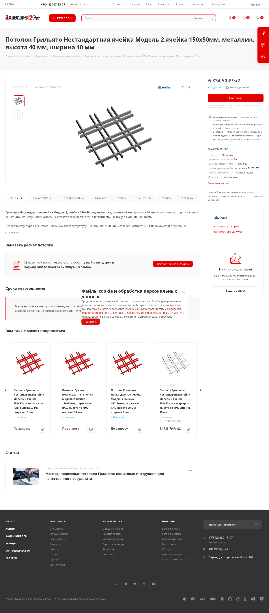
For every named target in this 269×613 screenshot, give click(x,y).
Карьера (54, 559)
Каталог (11, 521)
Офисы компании (113, 528)
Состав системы (74, 198)
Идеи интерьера (171, 554)
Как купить (144, 198)
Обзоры (166, 549)
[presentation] (5, 390)
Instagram (125, 584)
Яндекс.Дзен (153, 584)
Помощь (168, 521)
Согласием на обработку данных (147, 312)
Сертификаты (57, 564)
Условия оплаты (112, 533)
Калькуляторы (16, 536)
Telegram (135, 584)
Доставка (188, 198)
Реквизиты (109, 549)
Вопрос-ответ (170, 544)
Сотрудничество (17, 550)
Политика (108, 554)
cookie (95, 309)
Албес (234, 159)
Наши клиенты (57, 539)
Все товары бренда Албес (227, 231)
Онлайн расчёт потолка (175, 559)
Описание (16, 198)
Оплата (166, 198)
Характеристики (43, 198)
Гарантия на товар (113, 544)
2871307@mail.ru (220, 549)
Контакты (54, 544)
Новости (54, 549)
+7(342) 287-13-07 (53, 4)
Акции (10, 528)
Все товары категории (226, 226)
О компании (56, 528)
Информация (113, 521)
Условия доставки (113, 539)
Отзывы (121, 198)
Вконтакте (116, 584)
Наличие (100, 198)
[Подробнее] (190, 470)
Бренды (10, 543)
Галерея (11, 558)
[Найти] (211, 18)
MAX (144, 584)
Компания (57, 521)
